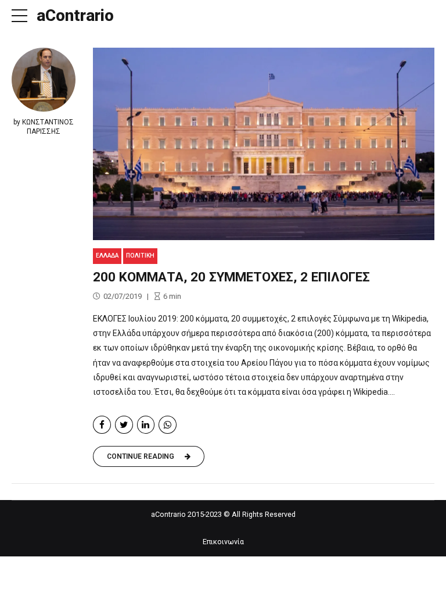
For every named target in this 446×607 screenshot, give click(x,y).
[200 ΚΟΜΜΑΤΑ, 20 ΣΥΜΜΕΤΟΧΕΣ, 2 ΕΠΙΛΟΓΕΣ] (263, 144)
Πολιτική (140, 255)
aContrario (75, 15)
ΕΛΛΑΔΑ (107, 255)
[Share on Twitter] (124, 425)
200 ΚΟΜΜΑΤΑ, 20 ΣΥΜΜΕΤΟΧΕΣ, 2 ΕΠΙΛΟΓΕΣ (231, 276)
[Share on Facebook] (102, 425)
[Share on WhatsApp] (168, 425)
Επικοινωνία (223, 541)
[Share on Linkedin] (146, 425)
